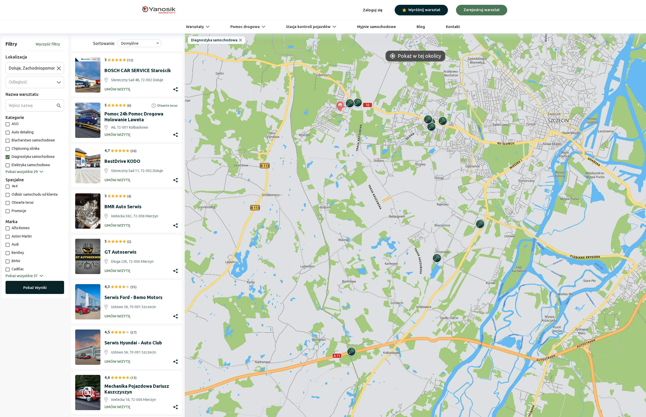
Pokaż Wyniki (35, 287)
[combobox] (33, 68)
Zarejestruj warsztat (482, 10)
